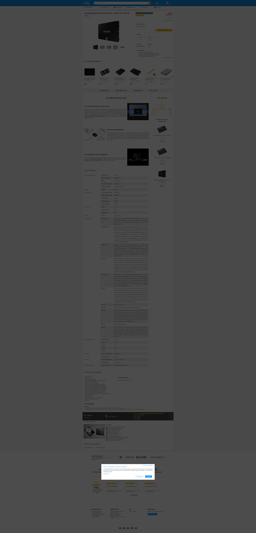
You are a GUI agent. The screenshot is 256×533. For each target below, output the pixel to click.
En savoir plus (106, 473)
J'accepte (148, 476)
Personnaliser (139, 476)
